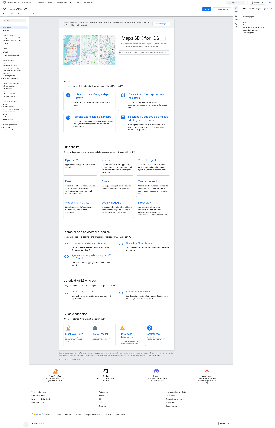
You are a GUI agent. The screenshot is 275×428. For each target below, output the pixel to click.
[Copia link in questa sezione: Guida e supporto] (90, 314)
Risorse (35, 14)
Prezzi (49, 3)
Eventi (68, 181)
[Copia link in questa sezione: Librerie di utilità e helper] (99, 281)
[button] (14, 78)
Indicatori (107, 160)
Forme (105, 181)
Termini (34, 423)
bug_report (264, 8)
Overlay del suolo (148, 181)
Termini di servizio (172, 406)
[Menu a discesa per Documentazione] (71, 2)
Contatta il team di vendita (175, 399)
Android (101, 396)
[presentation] (116, 81)
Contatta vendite (222, 9)
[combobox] (237, 3)
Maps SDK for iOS (18, 9)
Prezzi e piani (170, 396)
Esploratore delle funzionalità (41, 399)
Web (100, 402)
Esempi (26, 14)
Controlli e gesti (147, 160)
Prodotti (41, 3)
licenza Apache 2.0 (71, 355)
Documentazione (62, 3)
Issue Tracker (100, 334)
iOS (4, 9)
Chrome (68, 415)
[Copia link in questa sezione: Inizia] (73, 81)
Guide (5, 14)
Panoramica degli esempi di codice (89, 243)
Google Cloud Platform (93, 415)
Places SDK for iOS (37, 402)
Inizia (207, 9)
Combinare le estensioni (138, 291)
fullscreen (268, 8)
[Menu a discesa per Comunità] (92, 2)
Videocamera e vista (77, 202)
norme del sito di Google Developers (108, 355)
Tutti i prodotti (120, 415)
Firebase (78, 415)
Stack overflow (74, 334)
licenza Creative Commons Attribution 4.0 (131, 353)
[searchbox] (14, 20)
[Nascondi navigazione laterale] (26, 424)
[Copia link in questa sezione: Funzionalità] (82, 147)
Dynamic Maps (73, 160)
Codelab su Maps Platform (139, 243)
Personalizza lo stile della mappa (92, 116)
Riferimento (15, 14)
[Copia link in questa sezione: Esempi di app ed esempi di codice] (112, 232)
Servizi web (103, 406)
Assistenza (153, 334)
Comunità (86, 3)
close (271, 8)
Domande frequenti (38, 396)
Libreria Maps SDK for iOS (85, 291)
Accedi (269, 2)
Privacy (41, 423)
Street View (144, 202)
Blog (77, 3)
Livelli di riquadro (111, 202)
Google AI (108, 415)
